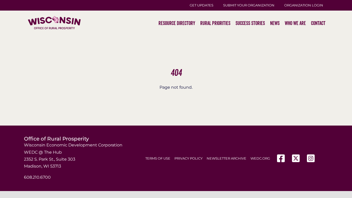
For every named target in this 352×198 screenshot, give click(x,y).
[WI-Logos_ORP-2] (54, 6)
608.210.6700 (37, 177)
